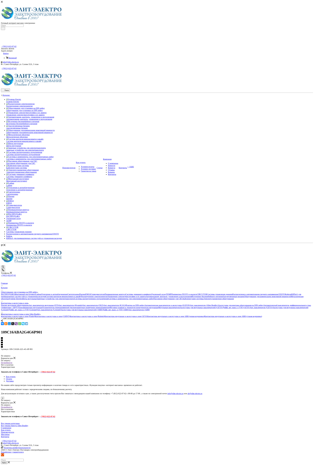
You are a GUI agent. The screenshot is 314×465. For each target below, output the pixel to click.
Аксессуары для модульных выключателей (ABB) (81, 310)
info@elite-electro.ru (11, 62)
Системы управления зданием (219, 294)
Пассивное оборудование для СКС (168, 299)
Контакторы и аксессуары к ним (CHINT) (52, 316)
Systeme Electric (15, 299)
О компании (6, 428)
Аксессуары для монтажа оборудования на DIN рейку (240, 305)
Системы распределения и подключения (91, 299)
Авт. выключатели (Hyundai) (70, 305)
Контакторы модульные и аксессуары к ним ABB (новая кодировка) (175, 316)
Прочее (82, 294)
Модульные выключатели (169, 307)
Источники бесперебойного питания (207, 296)
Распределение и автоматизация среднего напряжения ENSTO (258, 294)
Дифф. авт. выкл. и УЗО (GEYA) (236, 307)
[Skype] (23, 323)
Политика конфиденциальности (17, 448)
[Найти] (3, 28)
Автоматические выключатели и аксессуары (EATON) (167, 305)
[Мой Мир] (9, 323)
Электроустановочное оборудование (218, 299)
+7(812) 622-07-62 (9, 46)
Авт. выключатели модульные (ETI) (44, 305)
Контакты (5, 437)
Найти (4, 463)
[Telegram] (26, 323)
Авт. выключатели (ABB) (139, 310)
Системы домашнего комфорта (138, 294)
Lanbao (38, 294)
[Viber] (16, 323)
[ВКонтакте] (2, 323)
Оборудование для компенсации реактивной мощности (267, 296)
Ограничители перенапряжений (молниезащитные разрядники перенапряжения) (76, 307)
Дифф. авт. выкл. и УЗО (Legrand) (23, 310)
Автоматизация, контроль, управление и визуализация (169, 296)
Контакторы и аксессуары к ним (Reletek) (87, 316)
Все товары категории (10, 423)
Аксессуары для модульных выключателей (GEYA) (201, 307)
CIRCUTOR (202, 294)
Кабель (288, 294)
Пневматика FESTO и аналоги (184, 294)
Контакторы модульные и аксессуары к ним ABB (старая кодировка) (233, 316)
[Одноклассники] (5, 323)
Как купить (10, 377)
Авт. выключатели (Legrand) (49, 310)
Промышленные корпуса (115, 294)
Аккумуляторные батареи (233, 296)
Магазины (5, 434)
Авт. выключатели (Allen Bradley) (204, 305)
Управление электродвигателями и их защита (127, 296)
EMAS (88, 294)
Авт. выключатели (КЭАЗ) (115, 305)
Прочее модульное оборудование (15, 305)
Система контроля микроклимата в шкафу (63, 296)
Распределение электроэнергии (94, 296)
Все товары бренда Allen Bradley (14, 426)
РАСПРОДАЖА (7, 294)
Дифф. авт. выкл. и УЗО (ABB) (115, 310)
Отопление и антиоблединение (54, 294)
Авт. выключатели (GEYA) (261, 307)
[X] (12, 323)
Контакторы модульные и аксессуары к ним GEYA (126, 316)
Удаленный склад (158, 294)
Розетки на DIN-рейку (135, 305)
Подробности (6, 363)
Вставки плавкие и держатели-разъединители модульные (134, 307)
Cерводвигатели (98, 294)
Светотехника (73, 294)
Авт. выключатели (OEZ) (93, 305)
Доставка (10, 381)
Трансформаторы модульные (30, 307)
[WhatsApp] (19, 323)
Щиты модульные (29, 299)
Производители (7, 432)
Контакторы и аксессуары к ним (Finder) (18, 316)
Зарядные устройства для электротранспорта (55, 299)
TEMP (168, 294)
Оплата (9, 379)
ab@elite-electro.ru (195, 393)
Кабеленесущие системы (193, 299)
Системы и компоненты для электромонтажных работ (131, 299)
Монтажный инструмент (24, 294)
